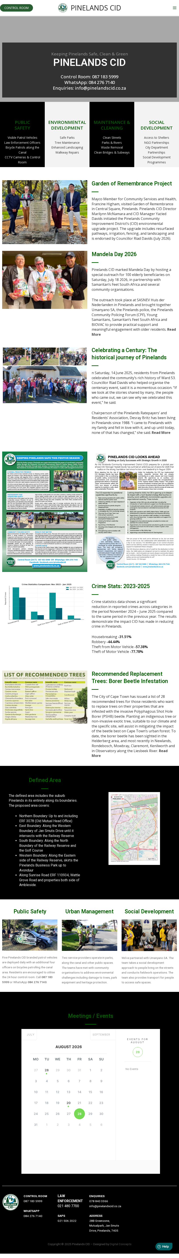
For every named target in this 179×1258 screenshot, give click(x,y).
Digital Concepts (120, 1244)
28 (47, 1070)
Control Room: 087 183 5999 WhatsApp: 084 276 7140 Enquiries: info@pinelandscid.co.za (89, 82)
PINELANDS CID (96, 7)
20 (69, 1103)
